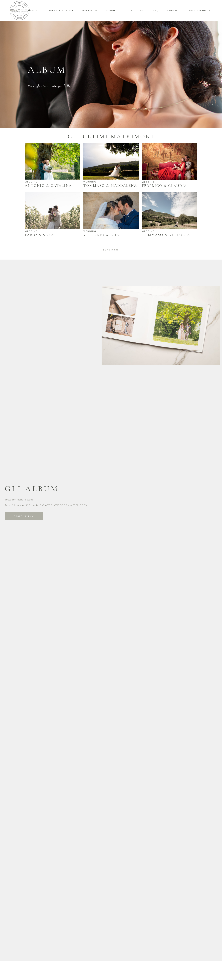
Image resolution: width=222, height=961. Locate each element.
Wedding (31, 182)
